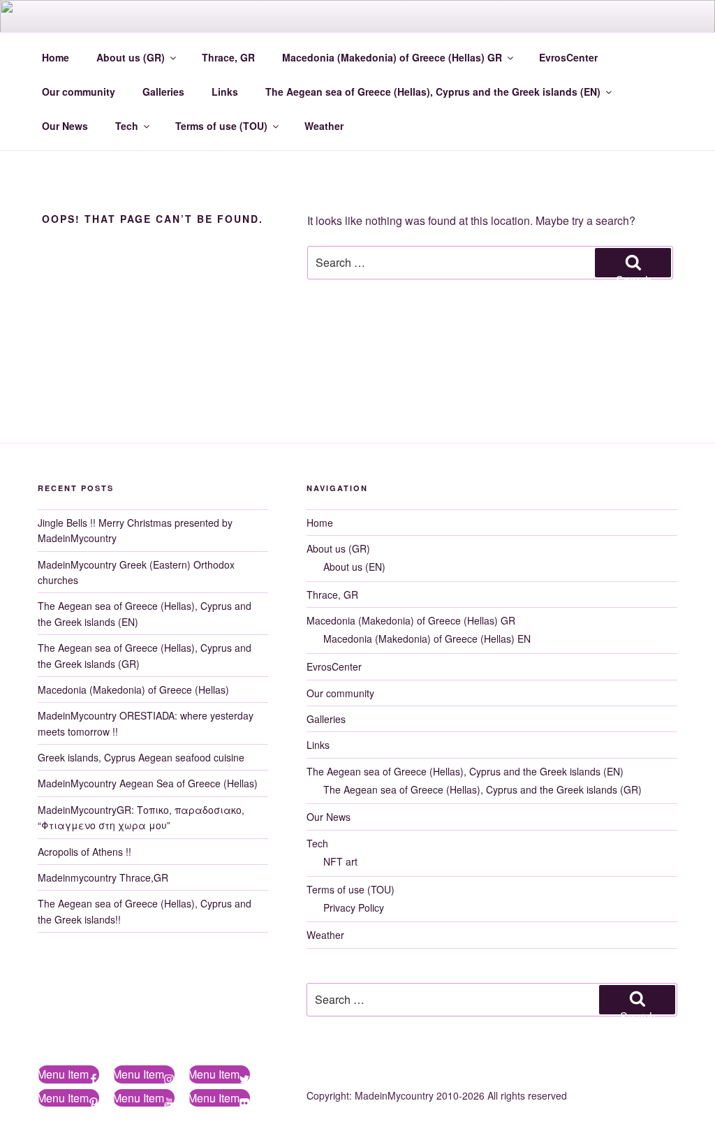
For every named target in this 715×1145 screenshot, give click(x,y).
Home (55, 57)
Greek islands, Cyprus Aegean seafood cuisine (141, 757)
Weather (324, 126)
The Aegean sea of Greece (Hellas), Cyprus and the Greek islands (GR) (482, 789)
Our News (65, 126)
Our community (78, 92)
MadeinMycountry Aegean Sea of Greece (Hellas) (148, 783)
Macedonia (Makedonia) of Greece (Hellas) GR (392, 57)
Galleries (163, 92)
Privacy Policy (353, 907)
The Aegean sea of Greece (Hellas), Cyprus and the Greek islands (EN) (432, 92)
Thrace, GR (228, 57)
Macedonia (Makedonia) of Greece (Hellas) (133, 690)
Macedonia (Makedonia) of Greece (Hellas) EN (427, 639)
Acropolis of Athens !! (84, 852)
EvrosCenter (568, 57)
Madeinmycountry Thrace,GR (103, 877)
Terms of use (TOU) (221, 126)
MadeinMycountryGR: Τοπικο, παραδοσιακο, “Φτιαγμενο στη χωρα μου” (141, 817)
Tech (126, 126)
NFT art (340, 861)
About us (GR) (130, 57)
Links (225, 92)
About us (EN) (354, 567)
